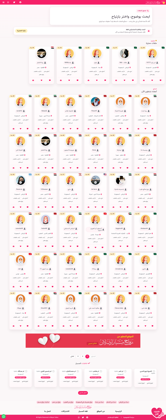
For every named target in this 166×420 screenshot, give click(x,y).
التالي (72, 356)
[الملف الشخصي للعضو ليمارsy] (120, 141)
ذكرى (144, 269)
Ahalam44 (144, 229)
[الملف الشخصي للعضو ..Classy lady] (120, 299)
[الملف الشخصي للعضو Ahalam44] (145, 219)
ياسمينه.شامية (119, 189)
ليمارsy (119, 150)
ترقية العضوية (21, 31)
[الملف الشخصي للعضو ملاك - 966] (124, 53)
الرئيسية (118, 411)
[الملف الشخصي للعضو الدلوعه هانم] (71, 102)
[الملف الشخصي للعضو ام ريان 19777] (152, 53)
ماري (69, 189)
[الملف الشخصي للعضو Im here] (95, 180)
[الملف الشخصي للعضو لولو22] (21, 299)
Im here (94, 189)
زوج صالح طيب (144, 189)
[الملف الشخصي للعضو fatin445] (46, 219)
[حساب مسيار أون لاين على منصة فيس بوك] (20, 2)
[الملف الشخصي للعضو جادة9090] (69, 53)
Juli (19, 269)
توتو (95, 63)
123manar (44, 189)
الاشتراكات (65, 411)
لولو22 (19, 308)
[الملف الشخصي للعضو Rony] (95, 141)
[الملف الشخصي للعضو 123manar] (46, 180)
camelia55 (19, 229)
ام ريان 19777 (151, 63)
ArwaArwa (119, 269)
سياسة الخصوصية (128, 417)
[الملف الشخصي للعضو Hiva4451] (46, 299)
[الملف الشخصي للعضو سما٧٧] (95, 260)
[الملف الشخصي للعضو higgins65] (120, 219)
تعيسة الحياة (119, 111)
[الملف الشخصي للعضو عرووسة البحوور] (71, 141)
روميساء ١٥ (144, 150)
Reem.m (19, 189)
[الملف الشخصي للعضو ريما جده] (145, 102)
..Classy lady (119, 308)
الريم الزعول (69, 308)
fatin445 (44, 229)
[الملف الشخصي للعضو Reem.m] (21, 180)
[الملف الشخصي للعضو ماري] (71, 180)
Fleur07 (94, 111)
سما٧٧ (94, 269)
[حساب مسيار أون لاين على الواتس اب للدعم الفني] (8, 2)
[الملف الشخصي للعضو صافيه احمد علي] (95, 299)
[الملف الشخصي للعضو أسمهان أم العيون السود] (95, 219)
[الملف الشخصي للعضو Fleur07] (95, 102)
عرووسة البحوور (69, 150)
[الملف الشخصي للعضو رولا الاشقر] (41, 53)
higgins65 (119, 229)
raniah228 (69, 269)
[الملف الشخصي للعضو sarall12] (21, 102)
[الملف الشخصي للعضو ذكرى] (145, 260)
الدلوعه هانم (69, 111)
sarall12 (19, 111)
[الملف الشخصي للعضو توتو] (97, 53)
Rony (94, 150)
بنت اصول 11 (44, 269)
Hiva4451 (44, 308)
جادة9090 (68, 63)
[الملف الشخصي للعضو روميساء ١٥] (145, 141)
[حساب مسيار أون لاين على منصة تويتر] (14, 2)
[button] (152, 55)
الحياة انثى (19, 150)
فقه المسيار (83, 411)
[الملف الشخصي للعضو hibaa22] (46, 102)
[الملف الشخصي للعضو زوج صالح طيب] (145, 180)
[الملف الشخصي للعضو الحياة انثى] (21, 141)
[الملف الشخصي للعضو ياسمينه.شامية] (120, 180)
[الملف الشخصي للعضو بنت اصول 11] (46, 260)
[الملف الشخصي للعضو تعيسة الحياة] (120, 102)
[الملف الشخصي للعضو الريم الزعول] (71, 299)
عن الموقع (101, 411)
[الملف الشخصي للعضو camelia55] (21, 219)
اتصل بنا (47, 411)
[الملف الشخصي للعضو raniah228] (71, 260)
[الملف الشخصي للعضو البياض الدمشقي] (71, 219)
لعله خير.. (144, 308)
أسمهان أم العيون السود (96, 229)
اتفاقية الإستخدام (113, 417)
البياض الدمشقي (69, 229)
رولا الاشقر (40, 63)
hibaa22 (44, 111)
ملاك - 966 (123, 63)
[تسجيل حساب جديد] (158, 413)
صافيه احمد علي (94, 308)
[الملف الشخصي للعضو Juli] (21, 260)
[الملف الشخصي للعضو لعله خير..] (145, 299)
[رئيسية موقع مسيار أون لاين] (155, 2)
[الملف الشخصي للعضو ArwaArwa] (120, 260)
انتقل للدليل (83, 393)
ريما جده (144, 111)
